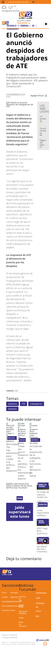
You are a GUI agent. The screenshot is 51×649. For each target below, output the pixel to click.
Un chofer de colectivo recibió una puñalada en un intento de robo (43, 498)
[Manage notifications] (45, 644)
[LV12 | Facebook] (39, 572)
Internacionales (16, 606)
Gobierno (12, 403)
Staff (38, 598)
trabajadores (36, 403)
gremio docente (41, 521)
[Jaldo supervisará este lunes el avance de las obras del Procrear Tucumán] (19, 493)
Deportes (14, 597)
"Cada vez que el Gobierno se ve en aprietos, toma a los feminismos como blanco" (24, 462)
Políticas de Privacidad (10, 637)
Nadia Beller (21, 606)
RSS (37, 616)
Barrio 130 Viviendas (42, 485)
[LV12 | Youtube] (44, 576)
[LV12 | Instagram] (39, 576)
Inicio (4, 592)
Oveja (21, 618)
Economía (6, 610)
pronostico (43, 504)
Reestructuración (37, 440)
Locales (5, 597)
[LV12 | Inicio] (48, 584)
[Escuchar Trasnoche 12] (46, 24)
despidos (12, 409)
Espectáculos (15, 601)
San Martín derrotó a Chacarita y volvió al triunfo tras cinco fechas (42, 552)
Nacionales (6, 606)
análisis (22, 440)
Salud (12, 610)
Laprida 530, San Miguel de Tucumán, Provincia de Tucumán (19, 643)
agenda (19, 498)
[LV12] (7, 574)
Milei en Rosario (13, 438)
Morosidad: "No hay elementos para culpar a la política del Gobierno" (12, 457)
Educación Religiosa (23, 612)
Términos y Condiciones (9, 635)
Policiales (14, 592)
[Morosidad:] (10, 441)
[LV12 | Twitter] (44, 572)
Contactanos (41, 593)
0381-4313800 (30, 644)
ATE (23, 403)
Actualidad (6, 601)
